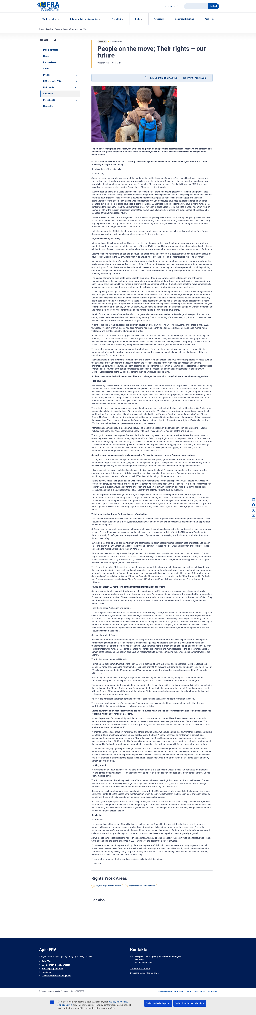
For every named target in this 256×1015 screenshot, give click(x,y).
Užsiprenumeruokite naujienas (56, 975)
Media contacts (50, 50)
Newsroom (159, 19)
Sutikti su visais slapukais (158, 1003)
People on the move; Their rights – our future (71, 29)
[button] (253, 499)
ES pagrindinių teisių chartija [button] (84, 19)
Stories (46, 68)
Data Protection (199, 991)
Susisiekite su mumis (140, 968)
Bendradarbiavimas (184, 19)
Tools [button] (137, 19)
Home (41, 29)
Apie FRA (209, 19)
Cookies (188, 991)
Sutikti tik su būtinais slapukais (189, 1003)
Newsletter (48, 106)
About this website (165, 991)
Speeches (49, 29)
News (46, 56)
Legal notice (178, 991)
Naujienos (46, 972)
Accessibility (212, 991)
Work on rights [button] (49, 19)
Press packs (49, 100)
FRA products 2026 (52, 81)
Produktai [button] (116, 19)
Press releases (50, 62)
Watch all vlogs (196, 78)
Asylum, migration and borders (108, 886)
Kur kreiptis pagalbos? (52, 968)
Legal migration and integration (142, 886)
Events (46, 75)
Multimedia (48, 87)
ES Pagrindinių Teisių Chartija (56, 965)
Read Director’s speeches (163, 78)
